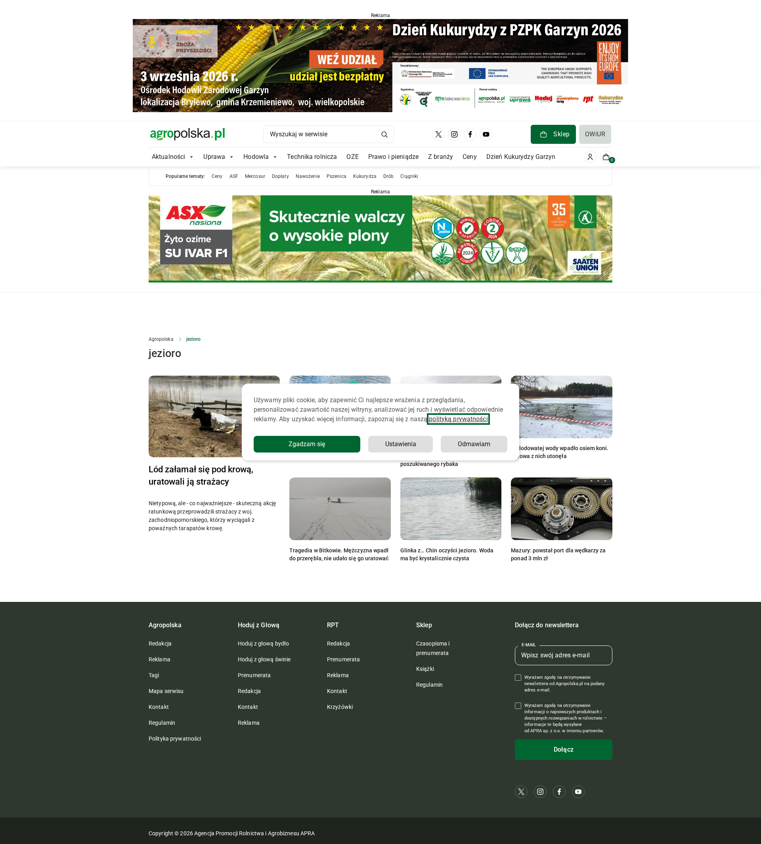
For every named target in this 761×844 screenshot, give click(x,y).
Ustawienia (400, 444)
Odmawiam (474, 444)
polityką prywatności (458, 419)
